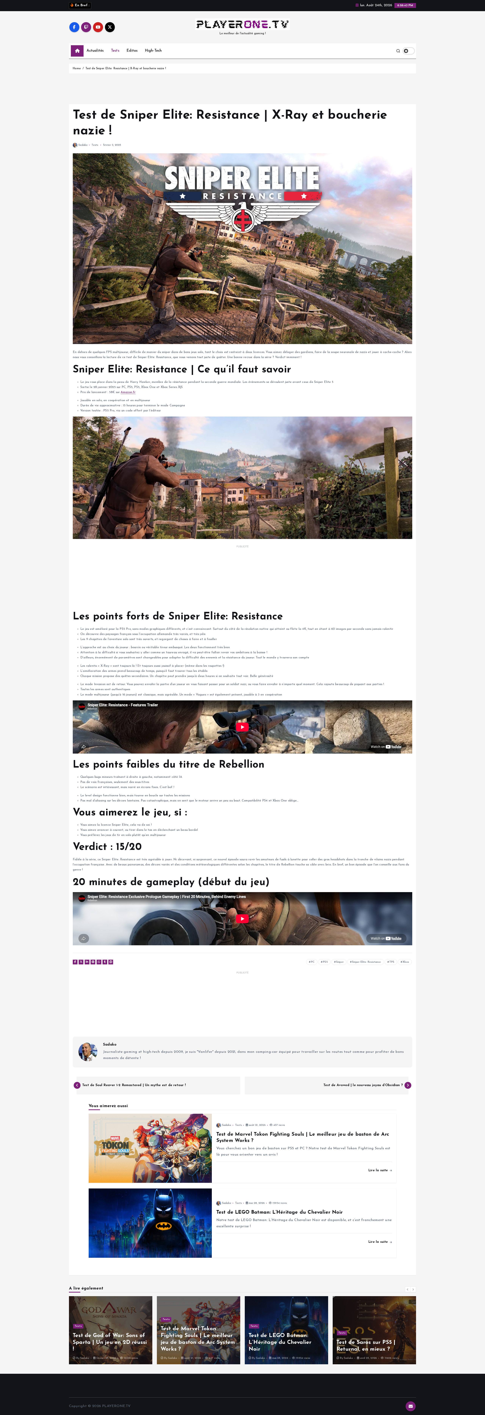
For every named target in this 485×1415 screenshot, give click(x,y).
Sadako (83, 145)
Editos (132, 51)
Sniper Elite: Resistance (366, 962)
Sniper (340, 962)
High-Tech (153, 51)
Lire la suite (378, 1170)
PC (312, 962)
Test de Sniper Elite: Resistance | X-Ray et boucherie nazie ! (125, 68)
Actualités (95, 51)
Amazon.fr (128, 392)
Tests (115, 51)
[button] (408, 1289)
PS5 (325, 962)
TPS (391, 962)
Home (77, 68)
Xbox (406, 962)
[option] (110, 1330)
